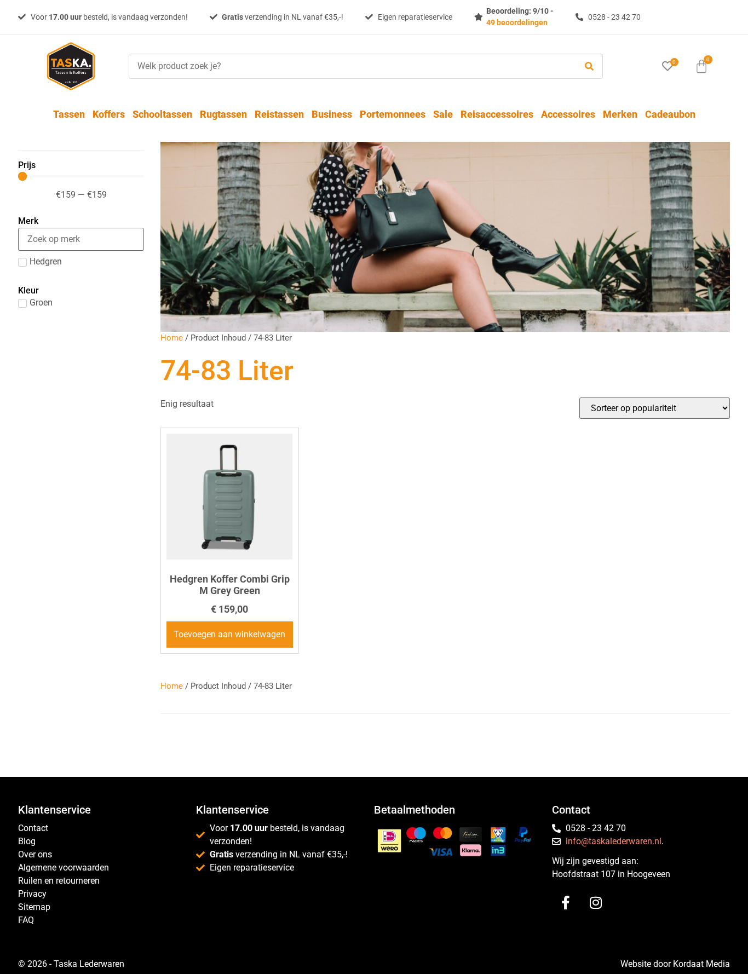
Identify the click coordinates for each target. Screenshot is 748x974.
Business (332, 114)
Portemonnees (392, 114)
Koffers (109, 114)
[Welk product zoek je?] (350, 66)
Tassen (69, 114)
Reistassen (279, 114)
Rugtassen (223, 114)
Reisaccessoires (497, 114)
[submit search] (589, 66)
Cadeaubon (670, 114)
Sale (443, 114)
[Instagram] (595, 902)
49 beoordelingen (517, 22)
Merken (620, 114)
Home (171, 338)
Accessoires (568, 114)
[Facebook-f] (565, 902)
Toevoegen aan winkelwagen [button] (229, 634)
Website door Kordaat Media (675, 964)
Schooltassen (162, 114)
